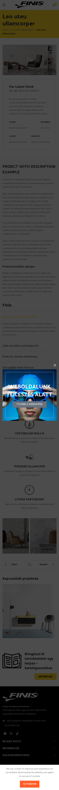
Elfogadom (29, 784)
